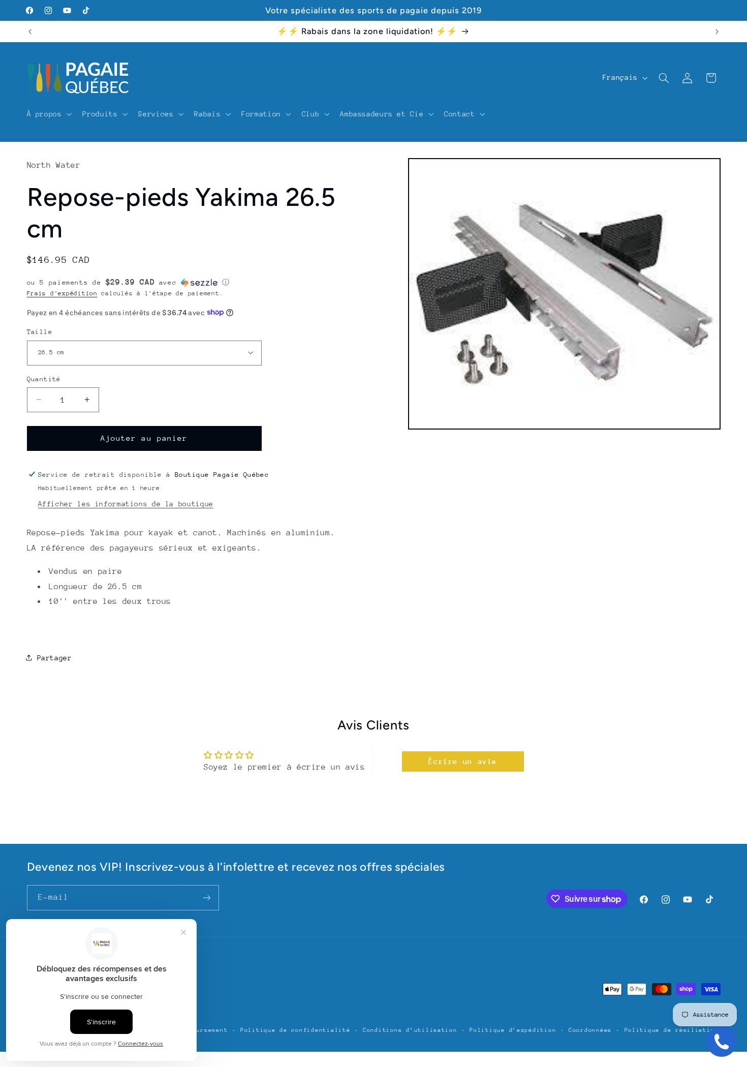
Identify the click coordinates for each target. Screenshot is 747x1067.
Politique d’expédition (513, 1030)
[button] (48, 114)
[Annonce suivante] (717, 31)
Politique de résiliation (672, 1030)
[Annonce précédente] (30, 31)
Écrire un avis (462, 761)
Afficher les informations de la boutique (125, 504)
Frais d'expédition (62, 292)
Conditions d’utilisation (410, 1030)
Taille (40, 331)
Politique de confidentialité (295, 1030)
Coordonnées (590, 1030)
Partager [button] (54, 657)
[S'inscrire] (206, 897)
